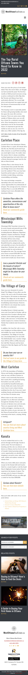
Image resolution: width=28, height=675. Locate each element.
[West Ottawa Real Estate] (14, 630)
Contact (8, 673)
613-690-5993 (5, 3)
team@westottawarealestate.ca (9, 1)
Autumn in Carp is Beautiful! (12, 504)
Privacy (24, 671)
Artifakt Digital (18, 673)
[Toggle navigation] (25, 17)
